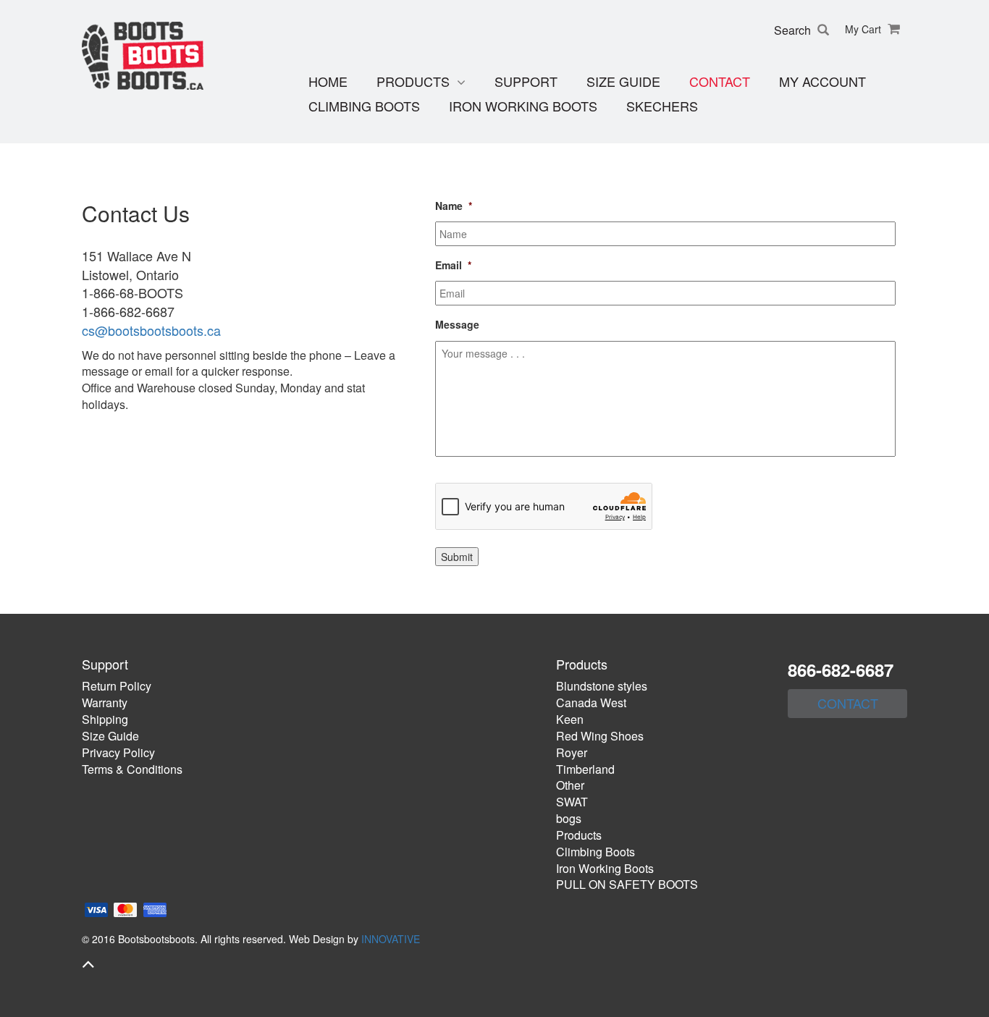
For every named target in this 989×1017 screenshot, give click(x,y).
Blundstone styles (601, 686)
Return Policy (116, 686)
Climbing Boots (364, 106)
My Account (822, 81)
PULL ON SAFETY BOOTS (627, 884)
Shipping (105, 719)
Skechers (662, 106)
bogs (568, 818)
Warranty (104, 702)
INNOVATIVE (390, 939)
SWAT (572, 801)
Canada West (591, 702)
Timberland (585, 769)
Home (328, 81)
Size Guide (623, 81)
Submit (457, 556)
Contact (719, 81)
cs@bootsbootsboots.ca (151, 330)
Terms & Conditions (132, 769)
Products (413, 81)
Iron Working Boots (523, 106)
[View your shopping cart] (892, 29)
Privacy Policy (118, 752)
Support (525, 81)
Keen (570, 719)
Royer (571, 752)
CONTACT (847, 702)
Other (570, 785)
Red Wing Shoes (600, 735)
